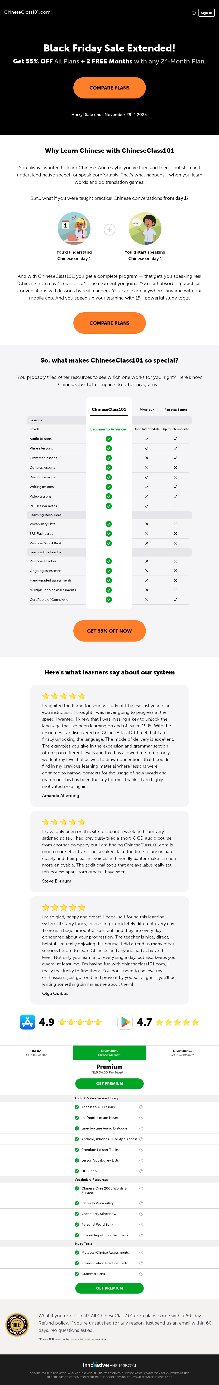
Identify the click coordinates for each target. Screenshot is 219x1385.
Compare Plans (109, 88)
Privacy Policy (159, 1373)
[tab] (36, 1053)
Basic (36, 1052)
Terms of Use (180, 1373)
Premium (109, 1052)
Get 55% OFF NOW (109, 631)
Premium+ (182, 1052)
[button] (193, 12)
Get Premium (109, 1083)
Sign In (206, 13)
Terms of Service (153, 1377)
